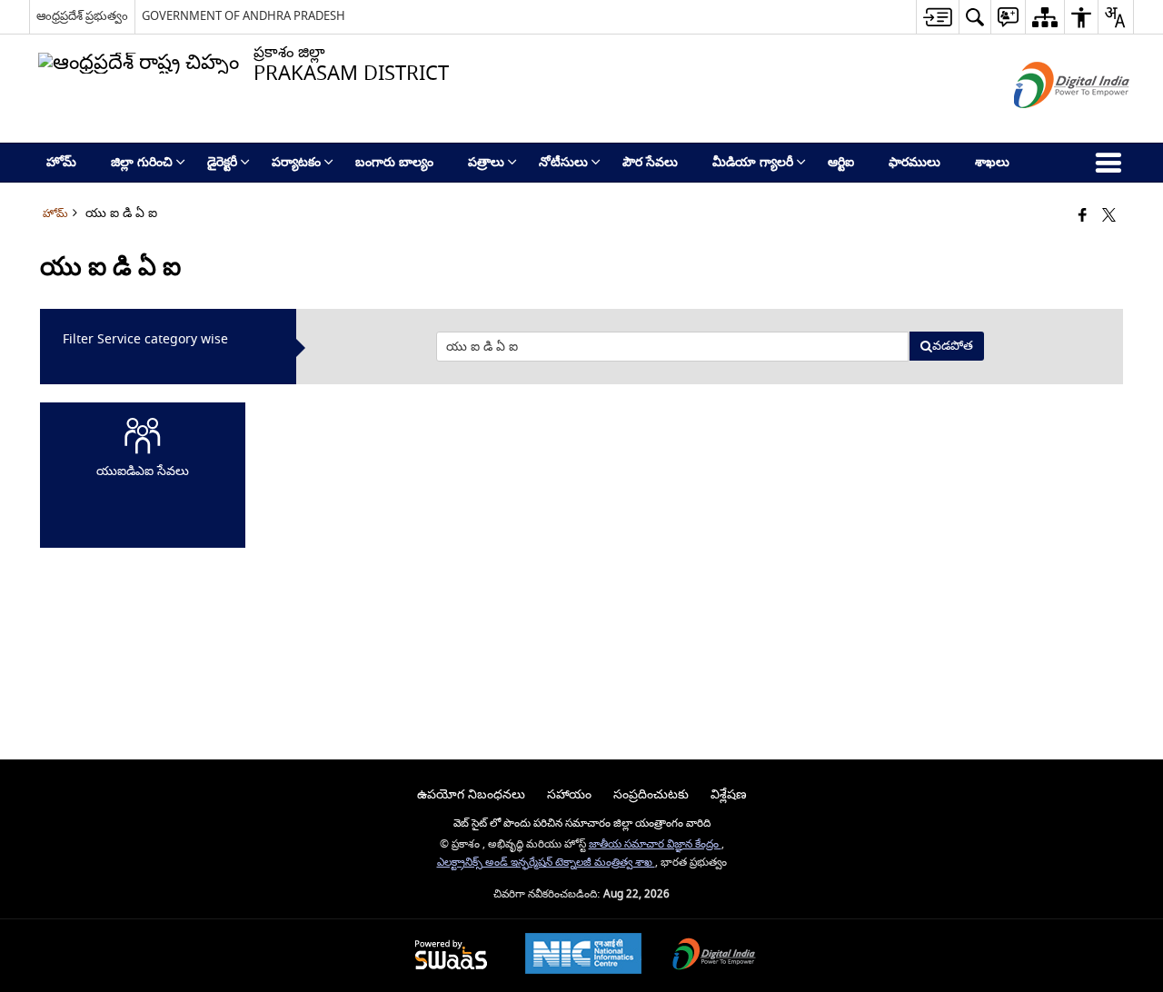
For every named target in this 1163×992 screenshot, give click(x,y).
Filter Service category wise (145, 339)
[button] (974, 17)
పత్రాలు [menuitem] (486, 162)
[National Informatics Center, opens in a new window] (583, 955)
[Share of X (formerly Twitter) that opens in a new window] (1109, 216)
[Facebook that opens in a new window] (1082, 216)
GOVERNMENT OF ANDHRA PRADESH (243, 16)
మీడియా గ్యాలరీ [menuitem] (752, 162)
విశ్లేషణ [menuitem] (729, 794)
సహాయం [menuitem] (569, 794)
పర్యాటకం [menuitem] (296, 162)
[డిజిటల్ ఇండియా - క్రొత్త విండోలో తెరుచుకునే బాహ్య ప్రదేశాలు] (1049, 124)
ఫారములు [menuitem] (914, 162)
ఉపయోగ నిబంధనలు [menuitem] (471, 794)
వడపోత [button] (952, 345)
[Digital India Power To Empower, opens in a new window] (714, 956)
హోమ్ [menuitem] (61, 162)
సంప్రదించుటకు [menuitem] (651, 794)
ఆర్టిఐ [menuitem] (841, 162)
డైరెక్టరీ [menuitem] (222, 162)
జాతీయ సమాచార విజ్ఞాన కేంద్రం (655, 844)
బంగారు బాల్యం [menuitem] (394, 162)
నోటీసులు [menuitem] (563, 162)
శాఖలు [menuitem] (992, 162)
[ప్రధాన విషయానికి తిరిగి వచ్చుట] (937, 17)
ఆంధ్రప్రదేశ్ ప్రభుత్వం (82, 16)
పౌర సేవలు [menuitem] (650, 162)
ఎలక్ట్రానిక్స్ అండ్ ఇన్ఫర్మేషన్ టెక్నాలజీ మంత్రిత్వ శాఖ (546, 862)
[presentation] (672, 346)
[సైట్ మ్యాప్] (1044, 17)
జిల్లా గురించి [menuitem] (142, 162)
